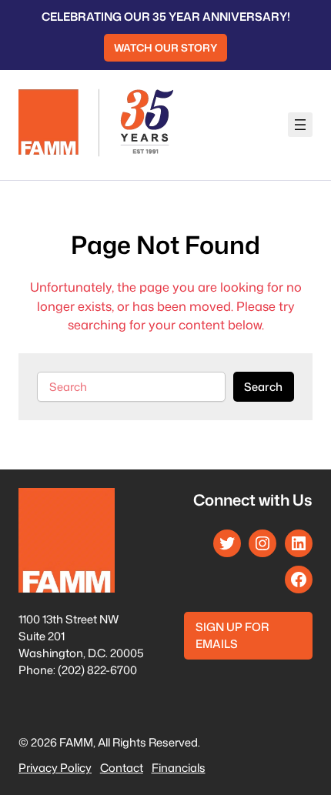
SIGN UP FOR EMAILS (232, 635)
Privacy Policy (55, 768)
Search (263, 387)
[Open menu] (300, 124)
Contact (121, 768)
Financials (179, 768)
